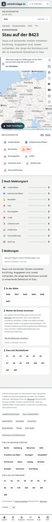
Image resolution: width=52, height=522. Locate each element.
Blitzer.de (48, 129)
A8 (14, 363)
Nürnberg (33, 469)
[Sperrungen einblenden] (49, 96)
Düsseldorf (42, 455)
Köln (41, 448)
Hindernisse (35, 163)
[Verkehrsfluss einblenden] (49, 72)
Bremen (41, 462)
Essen (20, 462)
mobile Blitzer (14, 142)
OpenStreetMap (31, 129)
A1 (7, 356)
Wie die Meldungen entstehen (16, 338)
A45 (35, 363)
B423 (30, 25)
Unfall (31, 156)
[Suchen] (47, 4)
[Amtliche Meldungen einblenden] (49, 90)
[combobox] (38, 4)
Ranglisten (20, 421)
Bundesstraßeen (18, 25)
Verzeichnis (31, 421)
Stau (28, 149)
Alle (42, 135)
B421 (17, 294)
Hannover (20, 469)
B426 (42, 294)
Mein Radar (29, 428)
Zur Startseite (12, 66)
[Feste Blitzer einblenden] (49, 84)
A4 (27, 356)
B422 (25, 294)
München (31, 448)
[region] (26, 93)
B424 (34, 294)
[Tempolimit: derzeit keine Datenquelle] (49, 78)
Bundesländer (7, 428)
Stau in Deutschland (30, 414)
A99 (15, 370)
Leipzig (30, 462)
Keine (47, 135)
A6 (40, 356)
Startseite (6, 25)
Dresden (7, 469)
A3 (20, 356)
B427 (8, 301)
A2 (14, 356)
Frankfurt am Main (12, 455)
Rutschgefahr (14, 156)
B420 (8, 294)
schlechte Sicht (14, 163)
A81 (7, 370)
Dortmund (8, 462)
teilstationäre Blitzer (38, 142)
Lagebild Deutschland (10, 414)
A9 (20, 363)
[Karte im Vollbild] (49, 66)
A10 (27, 363)
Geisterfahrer (7, 421)
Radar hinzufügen (15, 126)
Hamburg (18, 448)
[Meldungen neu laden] (49, 102)
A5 (34, 356)
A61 (42, 363)
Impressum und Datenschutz (13, 435)
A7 (7, 363)
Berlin (6, 448)
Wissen (19, 428)
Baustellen (12, 149)
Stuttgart (29, 455)
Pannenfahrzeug (15, 170)
